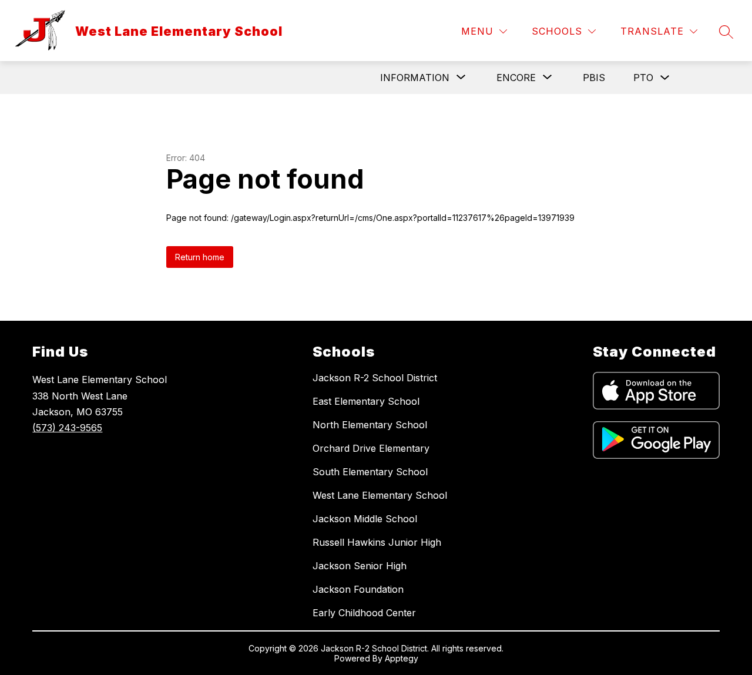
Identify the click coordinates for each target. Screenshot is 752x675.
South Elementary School (370, 472)
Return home (199, 257)
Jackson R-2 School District (375, 378)
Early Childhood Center (364, 613)
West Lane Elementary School (380, 495)
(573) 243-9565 (67, 428)
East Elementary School (366, 401)
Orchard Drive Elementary (371, 448)
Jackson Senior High (360, 566)
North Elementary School (370, 425)
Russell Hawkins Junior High (377, 542)
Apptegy (401, 658)
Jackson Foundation (358, 589)
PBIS (594, 77)
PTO (643, 77)
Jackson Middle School (365, 519)
